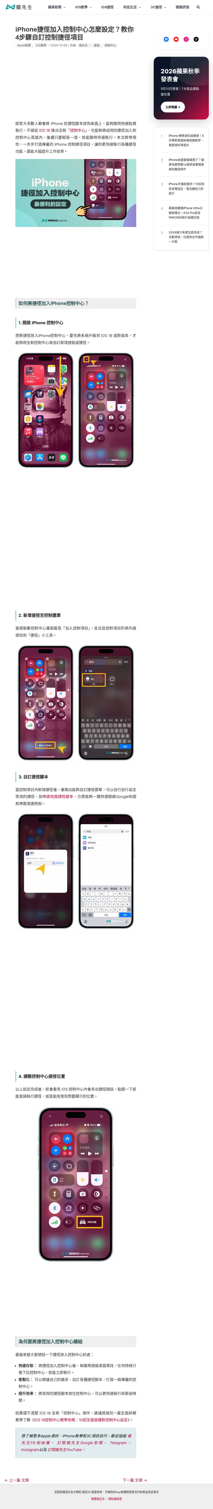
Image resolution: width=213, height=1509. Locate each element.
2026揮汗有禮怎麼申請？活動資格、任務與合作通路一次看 (186, 237)
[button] (198, 7)
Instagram (30, 1449)
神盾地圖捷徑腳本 (57, 796)
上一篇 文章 (17, 1480)
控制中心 (110, 45)
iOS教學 (41, 45)
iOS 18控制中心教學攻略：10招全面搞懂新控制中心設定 (81, 1420)
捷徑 (97, 45)
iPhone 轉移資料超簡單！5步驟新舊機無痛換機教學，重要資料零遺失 (186, 140)
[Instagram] (186, 39)
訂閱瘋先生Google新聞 (80, 1443)
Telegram (118, 1443)
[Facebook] (166, 39)
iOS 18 (44, 130)
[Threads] (196, 39)
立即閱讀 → (172, 107)
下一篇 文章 (135, 1480)
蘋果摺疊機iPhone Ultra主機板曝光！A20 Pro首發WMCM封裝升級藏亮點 (186, 212)
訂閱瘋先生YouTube (65, 1449)
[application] (63, 7)
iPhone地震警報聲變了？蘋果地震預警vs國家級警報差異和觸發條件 (186, 164)
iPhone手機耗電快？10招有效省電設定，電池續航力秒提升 (186, 188)
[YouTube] (176, 39)
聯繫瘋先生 (98, 1498)
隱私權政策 (115, 1498)
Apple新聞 (24, 45)
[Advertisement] (75, 84)
